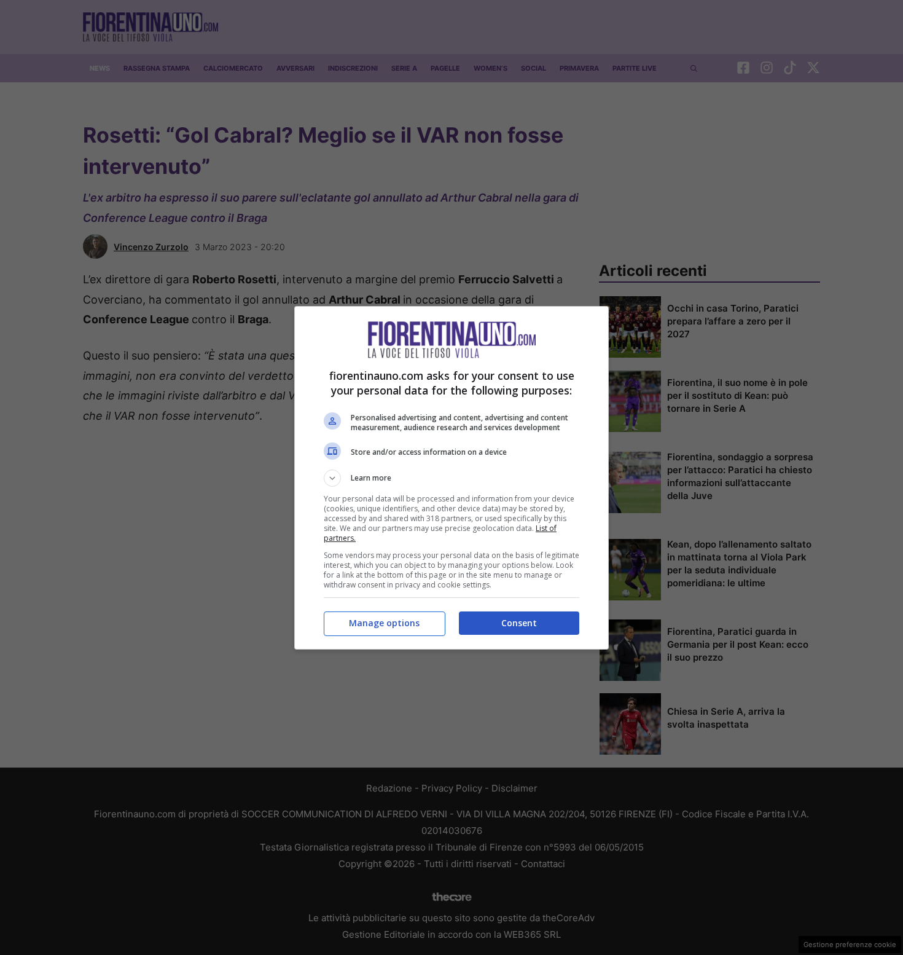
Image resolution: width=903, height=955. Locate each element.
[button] (451, 478)
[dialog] (451, 478)
